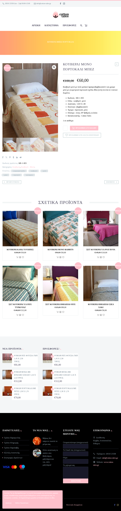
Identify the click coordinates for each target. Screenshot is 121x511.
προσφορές (69, 25)
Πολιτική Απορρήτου (74, 505)
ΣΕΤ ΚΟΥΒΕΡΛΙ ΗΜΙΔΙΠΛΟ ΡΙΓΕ (60, 304)
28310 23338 (111, 454)
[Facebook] (60, 4)
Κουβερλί (16, 167)
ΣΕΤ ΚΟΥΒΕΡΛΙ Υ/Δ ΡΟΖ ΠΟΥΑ (100, 250)
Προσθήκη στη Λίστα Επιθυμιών (84, 135)
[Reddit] (21, 157)
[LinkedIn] (17, 157)
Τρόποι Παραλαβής (11, 448)
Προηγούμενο (12, 182)
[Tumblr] (13, 157)
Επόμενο (110, 182)
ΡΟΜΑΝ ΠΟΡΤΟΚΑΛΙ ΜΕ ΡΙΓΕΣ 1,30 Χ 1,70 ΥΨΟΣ (25, 391)
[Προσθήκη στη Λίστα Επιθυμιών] (23, 257)
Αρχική (36, 25)
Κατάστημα (51, 25)
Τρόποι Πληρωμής (11, 443)
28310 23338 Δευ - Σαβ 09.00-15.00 (17, 3)
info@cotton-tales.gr (44, 3)
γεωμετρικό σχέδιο (19, 171)
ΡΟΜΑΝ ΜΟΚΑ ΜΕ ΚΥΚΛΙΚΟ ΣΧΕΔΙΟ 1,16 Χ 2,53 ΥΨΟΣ (25, 375)
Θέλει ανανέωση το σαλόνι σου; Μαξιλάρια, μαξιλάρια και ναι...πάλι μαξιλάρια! (50, 457)
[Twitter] (6, 157)
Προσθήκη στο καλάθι (86, 128)
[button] (54, 67)
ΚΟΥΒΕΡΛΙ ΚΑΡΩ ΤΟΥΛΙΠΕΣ (20, 250)
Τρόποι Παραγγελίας (12, 438)
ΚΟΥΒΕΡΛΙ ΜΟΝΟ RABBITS (60, 250)
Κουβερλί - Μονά (28, 167)
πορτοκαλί (17, 175)
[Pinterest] (10, 157)
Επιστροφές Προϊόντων (13, 458)
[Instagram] (64, 4)
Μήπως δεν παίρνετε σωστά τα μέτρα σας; (50, 441)
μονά (44, 171)
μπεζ (5, 175)
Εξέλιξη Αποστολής (12, 453)
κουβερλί (34, 171)
